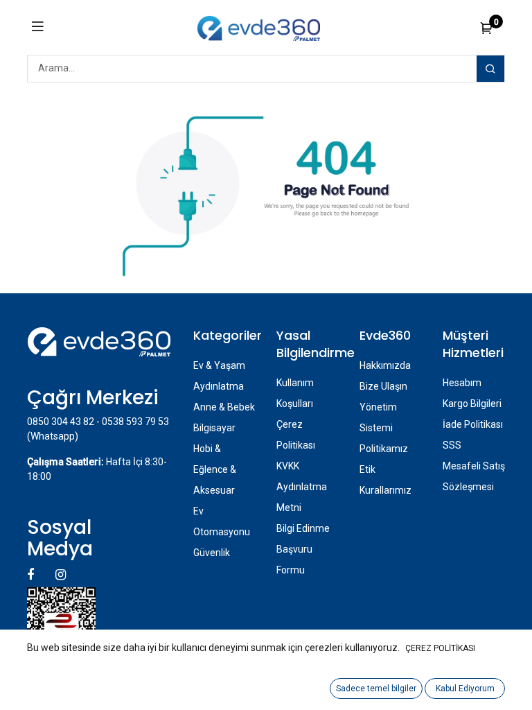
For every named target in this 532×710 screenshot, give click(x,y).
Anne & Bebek (224, 407)
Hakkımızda (385, 365)
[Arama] (490, 68)
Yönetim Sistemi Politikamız (384, 427)
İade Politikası (473, 424)
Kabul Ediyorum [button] (465, 688)
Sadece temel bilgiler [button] (376, 688)
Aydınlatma (218, 386)
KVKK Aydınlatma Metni (301, 486)
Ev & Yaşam (219, 365)
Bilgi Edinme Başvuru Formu (303, 549)
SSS (452, 445)
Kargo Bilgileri (472, 403)
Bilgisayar (214, 427)
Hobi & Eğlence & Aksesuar (214, 469)
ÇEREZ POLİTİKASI (440, 648)
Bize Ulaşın (383, 386)
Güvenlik (211, 552)
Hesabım (462, 382)
